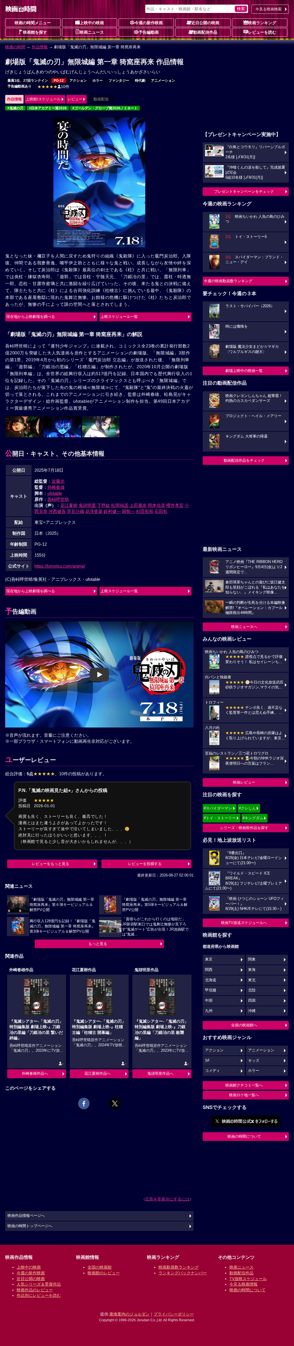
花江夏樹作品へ (97, 1073)
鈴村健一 (112, 511)
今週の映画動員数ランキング (228, 281)
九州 (208, 1011)
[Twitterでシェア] (115, 1103)
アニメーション (163, 81)
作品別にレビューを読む (39, 1295)
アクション (78, 81)
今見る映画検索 (269, 9)
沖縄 (252, 1011)
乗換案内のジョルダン (129, 1314)
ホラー (97, 81)
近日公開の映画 (205, 22)
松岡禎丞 (119, 505)
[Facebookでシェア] (84, 1103)
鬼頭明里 (87, 505)
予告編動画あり (19, 86)
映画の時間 (15, 47)
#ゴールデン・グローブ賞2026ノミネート (105, 108)
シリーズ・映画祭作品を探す (244, 828)
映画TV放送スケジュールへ (244, 923)
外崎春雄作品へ (35, 1073)
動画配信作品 (205, 32)
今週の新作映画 (149, 22)
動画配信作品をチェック (244, 460)
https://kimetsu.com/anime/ (59, 566)
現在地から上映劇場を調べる (30, 316)
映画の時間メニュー (33, 22)
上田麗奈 (138, 505)
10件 (53, 86)
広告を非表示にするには (167, 1199)
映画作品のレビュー (35, 1290)
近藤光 (58, 481)
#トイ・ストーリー (220, 818)
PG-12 (59, 81)
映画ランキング (262, 22)
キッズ (253, 1061)
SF (207, 1061)
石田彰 (160, 511)
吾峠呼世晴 (58, 499)
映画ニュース (92, 32)
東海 (252, 970)
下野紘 (103, 505)
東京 (208, 959)
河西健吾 (57, 511)
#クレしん (247, 808)
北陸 (252, 990)
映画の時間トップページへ (29, 1226)
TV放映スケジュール (248, 1278)
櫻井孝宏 (174, 505)
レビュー (74, 99)
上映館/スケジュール (43, 99)
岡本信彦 (156, 505)
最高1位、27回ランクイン (27, 81)
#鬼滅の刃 (15, 108)
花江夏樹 (69, 505)
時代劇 (140, 81)
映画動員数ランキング (178, 1267)
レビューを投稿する (145, 864)
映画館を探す (35, 32)
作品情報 (40, 47)
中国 (208, 1000)
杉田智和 (144, 511)
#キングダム (253, 818)
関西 (208, 970)
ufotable (54, 493)
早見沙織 (75, 511)
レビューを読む (262, 32)
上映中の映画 (92, 22)
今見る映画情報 (243, 1284)
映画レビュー (244, 782)
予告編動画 (149, 32)
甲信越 (210, 990)
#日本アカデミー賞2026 (48, 108)
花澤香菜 (93, 511)
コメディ (212, 1071)
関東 (252, 959)
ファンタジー (119, 81)
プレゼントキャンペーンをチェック (244, 191)
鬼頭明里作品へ (160, 1073)
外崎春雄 (56, 487)
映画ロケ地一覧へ (244, 1095)
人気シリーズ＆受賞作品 (39, 1284)
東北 (252, 980)
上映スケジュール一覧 (119, 316)
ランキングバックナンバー (182, 1273)
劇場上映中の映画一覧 (244, 371)
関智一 (128, 511)
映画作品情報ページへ (26, 1216)
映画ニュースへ (244, 627)
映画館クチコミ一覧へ (244, 1085)
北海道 (210, 980)
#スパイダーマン (218, 808)
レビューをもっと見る (50, 864)
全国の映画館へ (244, 1025)
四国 (252, 1000)
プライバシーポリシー (174, 1314)
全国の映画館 (100, 1267)
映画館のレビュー (104, 1273)
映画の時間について (244, 1136)
